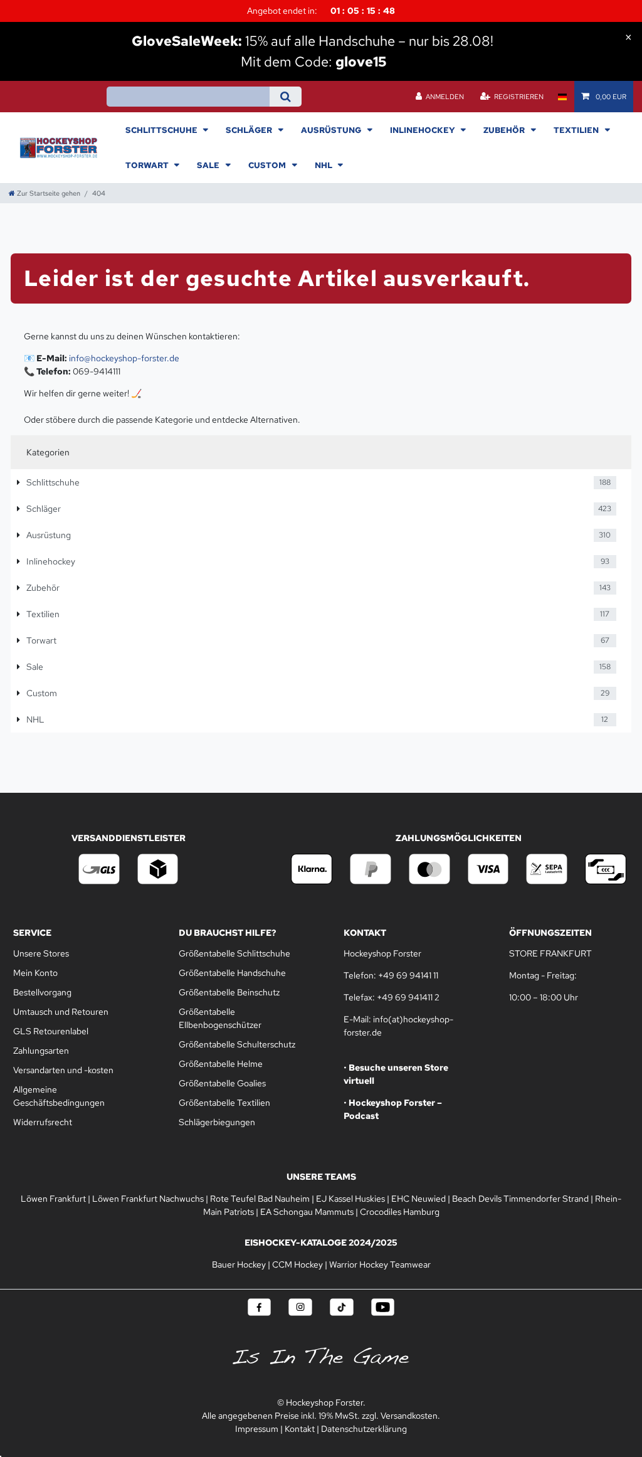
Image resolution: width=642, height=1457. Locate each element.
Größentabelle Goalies (222, 1083)
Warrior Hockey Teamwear (380, 1264)
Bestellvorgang (42, 992)
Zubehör (505, 129)
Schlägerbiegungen (217, 1122)
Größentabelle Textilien (224, 1102)
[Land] (562, 96)
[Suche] (286, 97)
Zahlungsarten (41, 1050)
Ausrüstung (332, 129)
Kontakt (300, 1428)
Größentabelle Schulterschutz (237, 1044)
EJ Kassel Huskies (350, 1198)
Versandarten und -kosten (63, 1070)
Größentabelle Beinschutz (229, 992)
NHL (324, 165)
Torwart (148, 165)
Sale (209, 165)
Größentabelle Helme (221, 1063)
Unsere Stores (41, 953)
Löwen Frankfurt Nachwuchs (148, 1198)
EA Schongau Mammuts (307, 1211)
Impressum (256, 1428)
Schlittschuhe (162, 129)
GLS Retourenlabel (50, 1031)
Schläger (250, 129)
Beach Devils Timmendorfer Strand (520, 1198)
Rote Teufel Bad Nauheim (260, 1198)
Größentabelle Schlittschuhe (234, 953)
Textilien (577, 129)
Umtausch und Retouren (60, 1011)
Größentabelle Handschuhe (232, 972)
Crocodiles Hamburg (399, 1211)
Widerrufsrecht (42, 1122)
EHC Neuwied (418, 1198)
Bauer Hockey (239, 1264)
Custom (268, 165)
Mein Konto (35, 972)
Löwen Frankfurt (53, 1198)
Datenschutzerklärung (364, 1428)
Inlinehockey (423, 129)
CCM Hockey (297, 1264)
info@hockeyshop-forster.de (124, 358)
